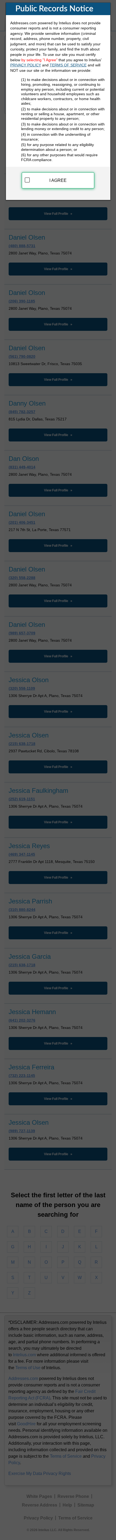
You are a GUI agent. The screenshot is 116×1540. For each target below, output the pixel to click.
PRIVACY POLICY (25, 65)
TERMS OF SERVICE (68, 65)
